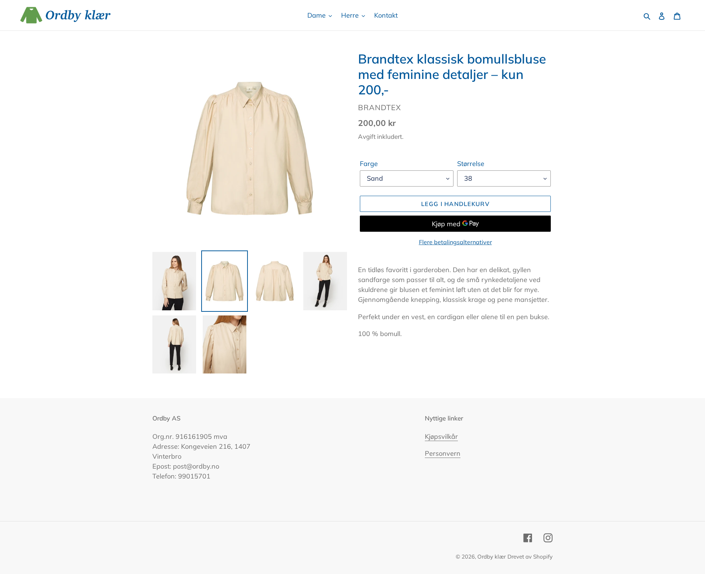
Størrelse (470, 163)
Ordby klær (491, 556)
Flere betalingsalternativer (455, 242)
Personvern (442, 453)
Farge (369, 163)
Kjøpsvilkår (441, 436)
